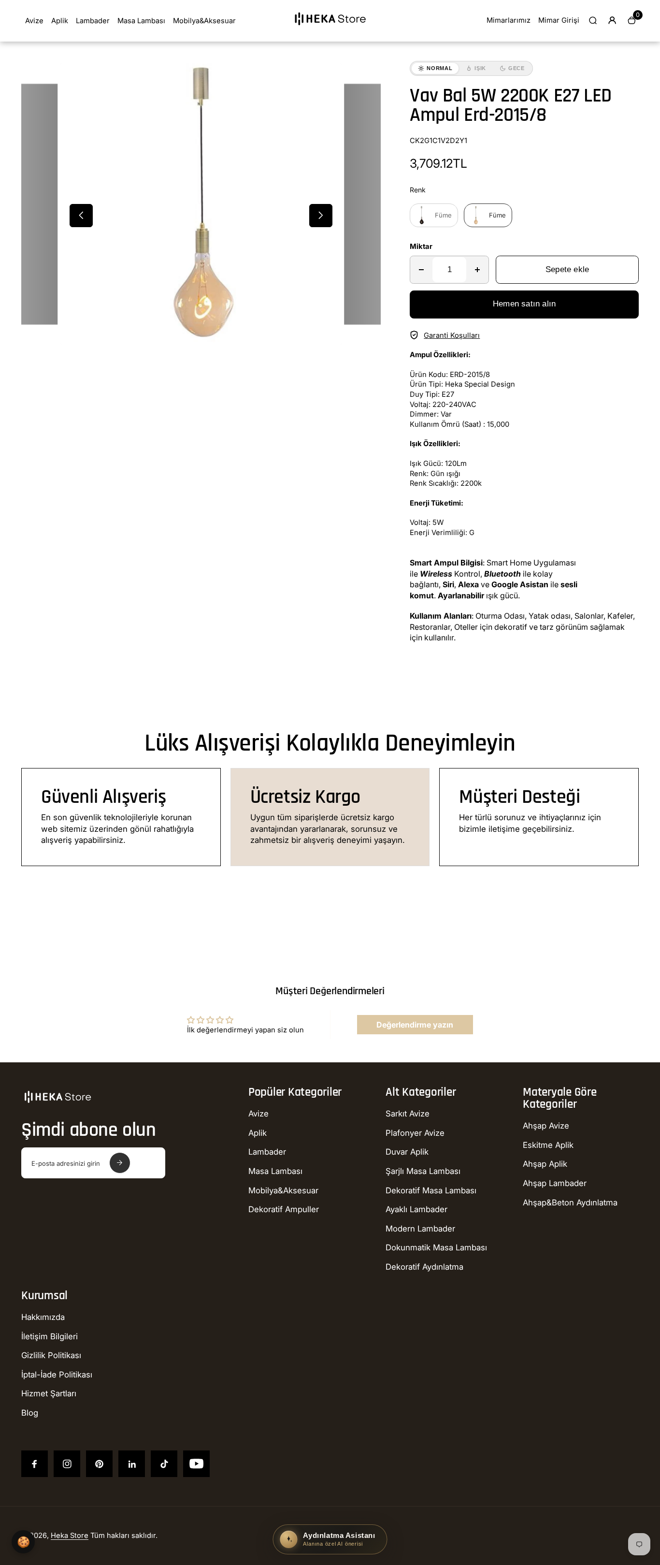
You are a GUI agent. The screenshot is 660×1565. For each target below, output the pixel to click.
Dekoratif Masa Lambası (431, 1190)
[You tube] (196, 1463)
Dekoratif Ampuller (283, 1209)
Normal (439, 68)
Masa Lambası (141, 20)
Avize (34, 20)
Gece (516, 68)
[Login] (612, 20)
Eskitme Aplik (548, 1145)
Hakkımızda (43, 1317)
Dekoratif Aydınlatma (424, 1267)
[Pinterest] (99, 1463)
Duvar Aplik (407, 1152)
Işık (480, 68)
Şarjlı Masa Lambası (423, 1171)
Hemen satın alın (524, 303)
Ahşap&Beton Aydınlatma (570, 1202)
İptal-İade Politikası (56, 1374)
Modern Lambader (420, 1228)
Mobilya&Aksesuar (204, 20)
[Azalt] (421, 269)
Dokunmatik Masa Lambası (436, 1247)
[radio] (434, 215)
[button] (81, 215)
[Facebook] (34, 1463)
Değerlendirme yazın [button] (414, 1024)
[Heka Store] (330, 28)
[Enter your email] (119, 1163)
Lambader (93, 20)
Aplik (59, 20)
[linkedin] (131, 1463)
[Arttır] (477, 269)
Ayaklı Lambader (416, 1209)
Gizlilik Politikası (51, 1355)
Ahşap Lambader (555, 1183)
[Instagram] (67, 1463)
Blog (29, 1413)
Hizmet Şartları (48, 1393)
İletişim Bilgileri (49, 1336)
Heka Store (69, 1535)
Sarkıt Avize (408, 1113)
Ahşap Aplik (545, 1164)
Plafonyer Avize (415, 1133)
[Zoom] (327, 78)
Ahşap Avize (546, 1125)
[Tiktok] (164, 1463)
